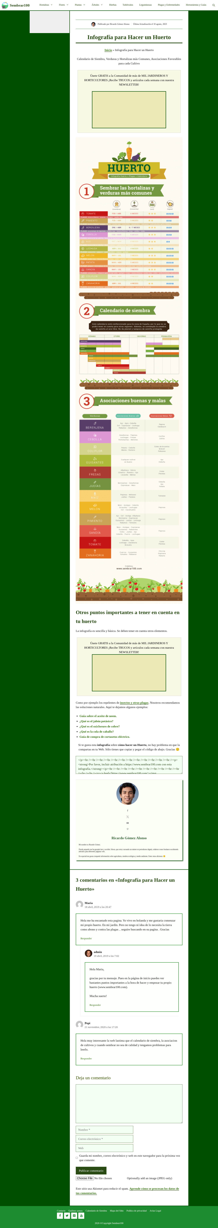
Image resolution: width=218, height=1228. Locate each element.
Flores (62, 5)
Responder (86, 938)
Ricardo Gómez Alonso (129, 838)
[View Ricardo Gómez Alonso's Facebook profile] (128, 811)
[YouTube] (81, 1216)
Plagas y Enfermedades (169, 5)
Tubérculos (128, 5)
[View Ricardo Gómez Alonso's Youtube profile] (128, 823)
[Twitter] (67, 1216)
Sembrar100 (20, 5)
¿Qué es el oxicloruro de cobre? (99, 726)
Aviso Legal (155, 1210)
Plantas (78, 5)
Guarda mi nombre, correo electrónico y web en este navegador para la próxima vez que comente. (129, 1158)
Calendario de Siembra (96, 1210)
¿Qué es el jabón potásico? (96, 721)
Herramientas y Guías (196, 5)
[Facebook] (60, 1216)
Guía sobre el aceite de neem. (98, 716)
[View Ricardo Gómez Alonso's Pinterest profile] (128, 829)
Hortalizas (44, 5)
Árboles (95, 5)
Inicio (108, 50)
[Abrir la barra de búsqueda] (213, 5)
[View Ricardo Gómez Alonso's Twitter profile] (128, 817)
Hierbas (112, 5)
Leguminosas (145, 5)
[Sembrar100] (4, 5)
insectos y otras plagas (134, 702)
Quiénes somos (75, 1210)
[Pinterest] (74, 1216)
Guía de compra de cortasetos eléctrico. (104, 736)
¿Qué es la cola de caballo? (96, 731)
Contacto (61, 1210)
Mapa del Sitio (117, 1210)
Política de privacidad (136, 1210)
